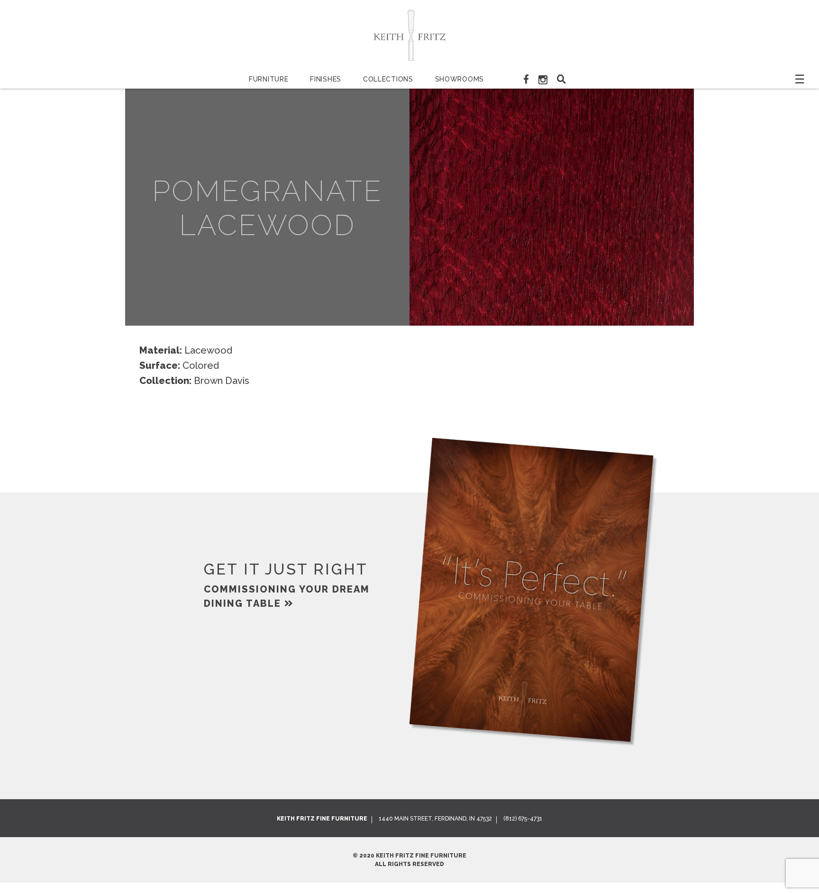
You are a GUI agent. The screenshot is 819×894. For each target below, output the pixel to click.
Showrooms (459, 79)
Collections (388, 79)
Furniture (268, 79)
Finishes (325, 79)
